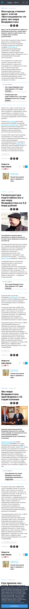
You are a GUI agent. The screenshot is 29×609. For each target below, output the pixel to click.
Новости (6, 154)
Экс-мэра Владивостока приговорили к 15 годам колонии (14, 89)
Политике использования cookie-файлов (12, 602)
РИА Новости (12, 47)
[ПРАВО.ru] (2, 2)
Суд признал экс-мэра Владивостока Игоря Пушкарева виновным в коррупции (14, 476)
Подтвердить (14, 606)
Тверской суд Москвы (8, 442)
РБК (21, 447)
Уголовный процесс (9, 542)
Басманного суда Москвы (9, 125)
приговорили (13, 297)
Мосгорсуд (11, 121)
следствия (19, 143)
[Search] (23, 2)
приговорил (5, 443)
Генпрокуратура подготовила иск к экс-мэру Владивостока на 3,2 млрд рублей (15, 97)
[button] (11, 25)
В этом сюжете (7, 84)
